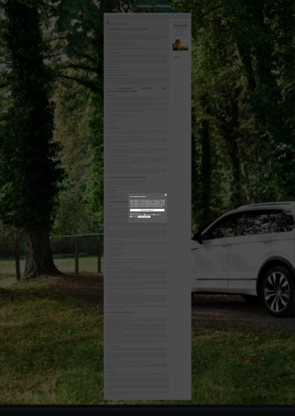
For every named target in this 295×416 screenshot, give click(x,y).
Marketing (134, 216)
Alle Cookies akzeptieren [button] (147, 210)
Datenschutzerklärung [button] (157, 206)
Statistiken (157, 214)
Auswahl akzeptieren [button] (144, 216)
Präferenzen (148, 214)
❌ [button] (165, 195)
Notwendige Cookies (137, 214)
